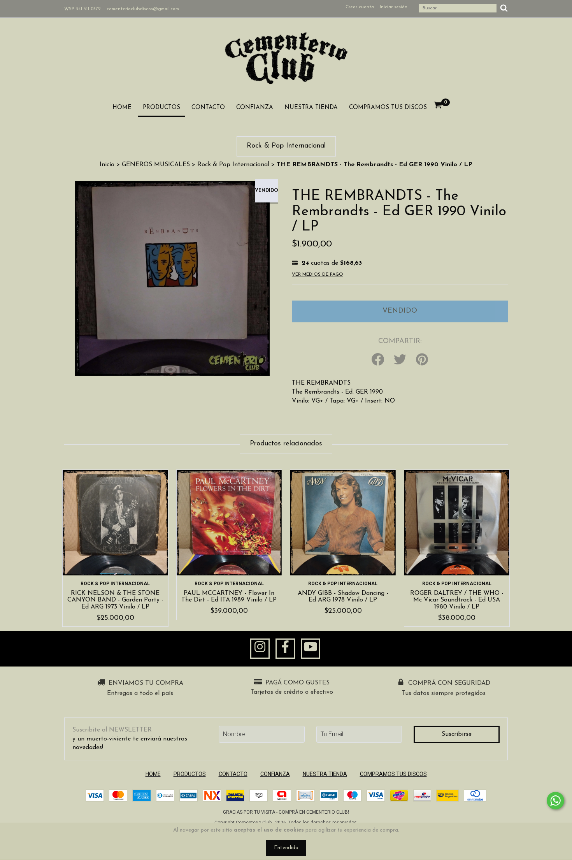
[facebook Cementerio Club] (285, 648)
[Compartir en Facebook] (378, 360)
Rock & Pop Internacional (233, 165)
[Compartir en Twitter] (400, 360)
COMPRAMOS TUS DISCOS (388, 108)
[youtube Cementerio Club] (310, 648)
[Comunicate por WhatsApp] (555, 800)
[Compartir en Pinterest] (422, 360)
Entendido (286, 848)
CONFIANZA (254, 108)
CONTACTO (208, 108)
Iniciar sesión (393, 7)
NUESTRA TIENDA (311, 108)
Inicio (107, 165)
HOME (122, 108)
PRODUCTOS (161, 108)
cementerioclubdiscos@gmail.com (143, 9)
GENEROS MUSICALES (156, 165)
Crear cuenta (360, 7)
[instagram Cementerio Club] (260, 648)
